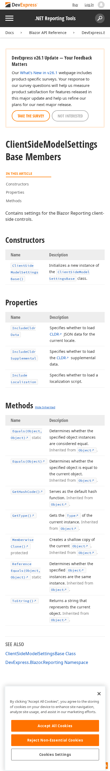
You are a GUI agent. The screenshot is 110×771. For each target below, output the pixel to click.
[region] (55, 728)
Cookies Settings (55, 754)
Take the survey (31, 115)
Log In (89, 4)
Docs (9, 32)
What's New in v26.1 (39, 72)
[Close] (99, 694)
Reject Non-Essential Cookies (55, 740)
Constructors (17, 184)
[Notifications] (101, 4)
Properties (15, 192)
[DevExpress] (21, 5)
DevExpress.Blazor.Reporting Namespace (46, 662)
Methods (14, 200)
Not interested (70, 115)
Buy (75, 4)
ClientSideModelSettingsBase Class (40, 653)
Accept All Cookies (55, 725)
